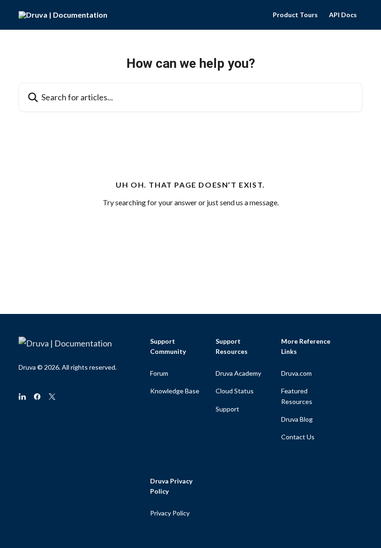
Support (227, 409)
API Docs (343, 15)
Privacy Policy (170, 513)
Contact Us (298, 437)
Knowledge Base (174, 391)
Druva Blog (297, 419)
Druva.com (296, 373)
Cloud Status (235, 391)
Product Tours (295, 15)
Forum (159, 373)
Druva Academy (238, 373)
